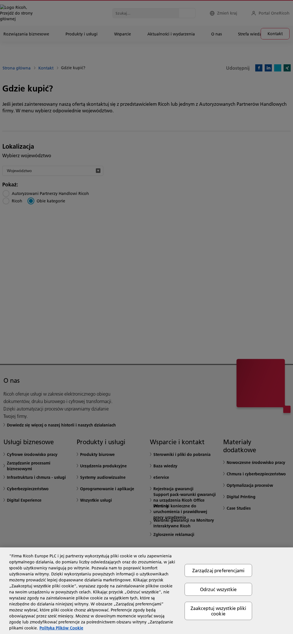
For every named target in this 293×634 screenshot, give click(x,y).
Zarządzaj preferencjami (218, 570)
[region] (146, 590)
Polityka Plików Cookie (61, 628)
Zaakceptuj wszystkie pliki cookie (218, 611)
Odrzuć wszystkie (218, 589)
